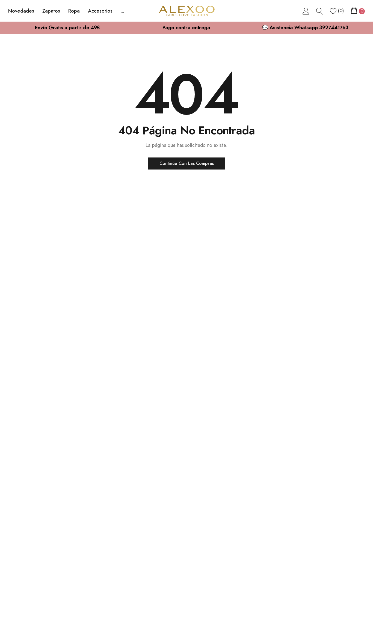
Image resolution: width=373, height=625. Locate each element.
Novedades (21, 11)
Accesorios (100, 11)
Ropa (74, 11)
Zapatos (51, 11)
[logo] (186, 11)
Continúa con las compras (186, 163)
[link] (306, 10)
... (122, 11)
